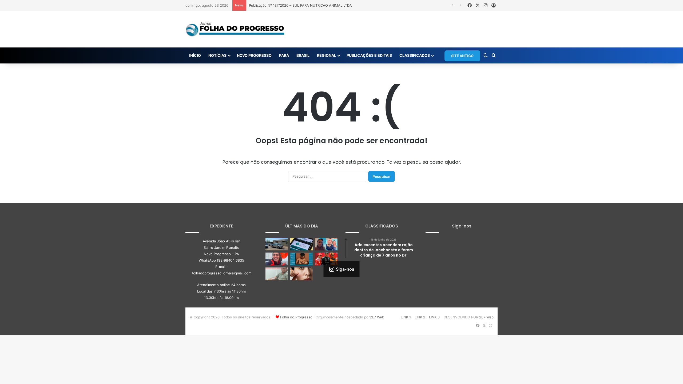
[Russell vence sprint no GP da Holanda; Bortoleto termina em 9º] (326, 259)
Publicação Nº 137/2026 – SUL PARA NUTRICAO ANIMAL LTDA (300, 5)
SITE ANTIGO (462, 56)
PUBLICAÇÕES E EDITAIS (369, 55)
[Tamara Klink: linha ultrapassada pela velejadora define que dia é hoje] (276, 259)
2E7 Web (377, 317)
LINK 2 (420, 317)
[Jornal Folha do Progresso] (234, 29)
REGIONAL (326, 55)
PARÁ (284, 55)
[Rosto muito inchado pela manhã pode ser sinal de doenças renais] (301, 273)
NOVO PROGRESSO (254, 55)
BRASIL (302, 55)
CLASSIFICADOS (414, 55)
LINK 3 (434, 317)
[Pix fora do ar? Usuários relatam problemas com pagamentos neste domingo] (301, 244)
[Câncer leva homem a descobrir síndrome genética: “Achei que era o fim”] (276, 273)
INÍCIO (195, 55)
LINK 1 (406, 317)
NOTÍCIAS (217, 55)
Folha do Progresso (296, 317)
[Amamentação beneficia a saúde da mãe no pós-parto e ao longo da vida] (301, 259)
